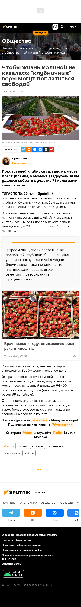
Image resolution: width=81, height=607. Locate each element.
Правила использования (31, 535)
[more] (75, 356)
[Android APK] (13, 574)
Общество (9, 445)
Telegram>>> (62, 424)
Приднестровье (12, 453)
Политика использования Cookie (22, 550)
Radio (57, 432)
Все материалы (19, 163)
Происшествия (55, 445)
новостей (39, 420)
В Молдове (37, 445)
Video (27, 432)
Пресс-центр (23, 540)
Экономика (28, 502)
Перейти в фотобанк (44, 142)
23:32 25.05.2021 (12, 91)
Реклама (52, 535)
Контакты (7, 540)
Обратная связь (11, 563)
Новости (22, 445)
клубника (29, 453)
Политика (9, 502)
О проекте (8, 535)
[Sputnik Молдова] (11, 28)
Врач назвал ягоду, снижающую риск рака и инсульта (39, 346)
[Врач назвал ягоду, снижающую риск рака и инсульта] (40, 315)
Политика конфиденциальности (21, 545)
